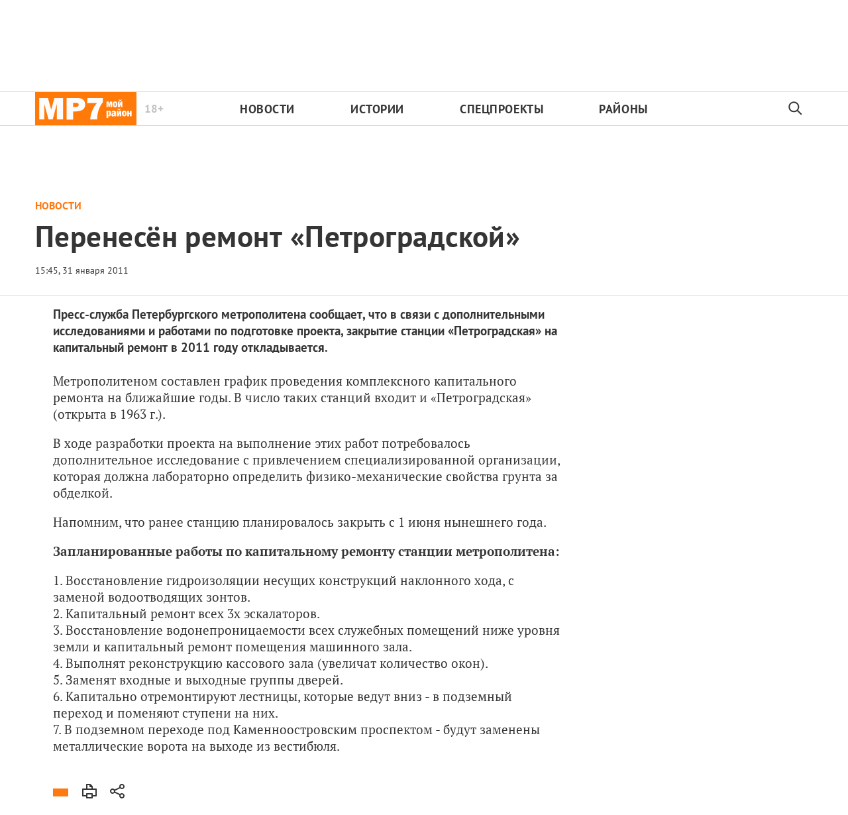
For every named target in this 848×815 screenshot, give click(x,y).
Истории (377, 109)
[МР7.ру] (85, 108)
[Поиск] (796, 108)
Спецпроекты (501, 109)
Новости (267, 109)
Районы (623, 109)
